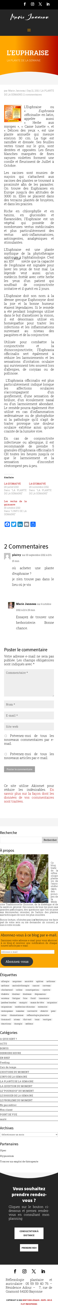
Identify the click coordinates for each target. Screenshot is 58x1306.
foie (25, 998)
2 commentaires (33, 94)
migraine (52, 1002)
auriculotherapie (20, 985)
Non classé (6, 1109)
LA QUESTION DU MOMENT (16, 1086)
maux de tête (37, 1002)
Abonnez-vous (17, 961)
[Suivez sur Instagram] (32, 4)
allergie (5, 981)
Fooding (5, 1062)
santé (3, 1119)
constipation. (32, 990)
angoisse (17, 981)
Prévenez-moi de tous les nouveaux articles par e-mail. (29, 756)
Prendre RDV (29, 1247)
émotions (6, 1024)
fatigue (16, 998)
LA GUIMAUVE (12, 483)
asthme (5, 985)
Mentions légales (31, 1300)
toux (37, 1019)
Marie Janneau (16, 90)
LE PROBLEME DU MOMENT (16, 1100)
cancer (36, 985)
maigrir (23, 1002)
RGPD (43, 1300)
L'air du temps (8, 1067)
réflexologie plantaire (38, 1015)
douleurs (27, 994)
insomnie (44, 998)
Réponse (47, 591)
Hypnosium (7, 1156)
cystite (46, 990)
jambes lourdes (8, 1002)
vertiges (47, 1019)
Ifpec (3, 1150)
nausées (20, 1011)
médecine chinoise (25, 1007)
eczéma (5, 998)
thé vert (27, 1019)
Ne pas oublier (8, 1105)
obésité (44, 1011)
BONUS (4, 1048)
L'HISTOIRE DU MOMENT (14, 1071)
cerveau (46, 985)
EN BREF (5, 1057)
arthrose (51, 981)
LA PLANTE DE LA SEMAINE (24, 60)
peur (53, 1011)
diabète (5, 994)
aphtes (39, 981)
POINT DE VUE (8, 1114)
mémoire (42, 1007)
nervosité (32, 1011)
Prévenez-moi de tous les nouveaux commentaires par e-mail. (29, 740)
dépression (40, 994)
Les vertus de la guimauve (15, 503)
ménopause (7, 1011)
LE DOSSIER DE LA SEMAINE (16, 1095)
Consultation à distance (29, 1233)
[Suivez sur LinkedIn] (48, 4)
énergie (18, 1024)
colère (19, 990)
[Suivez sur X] (40, 4)
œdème (29, 1024)
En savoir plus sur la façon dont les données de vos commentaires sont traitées (29, 795)
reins (3, 1015)
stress (17, 1019)
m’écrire (38, 919)
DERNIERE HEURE (10, 1053)
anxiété (29, 981)
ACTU (3, 1043)
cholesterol (7, 990)
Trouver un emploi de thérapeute (19, 1161)
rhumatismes (16, 1015)
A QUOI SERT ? (8, 1038)
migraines (6, 1007)
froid (33, 998)
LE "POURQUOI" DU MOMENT (17, 1090)
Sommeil (6, 1019)
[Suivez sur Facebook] (25, 4)
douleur (16, 994)
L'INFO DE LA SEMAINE (13, 1076)
